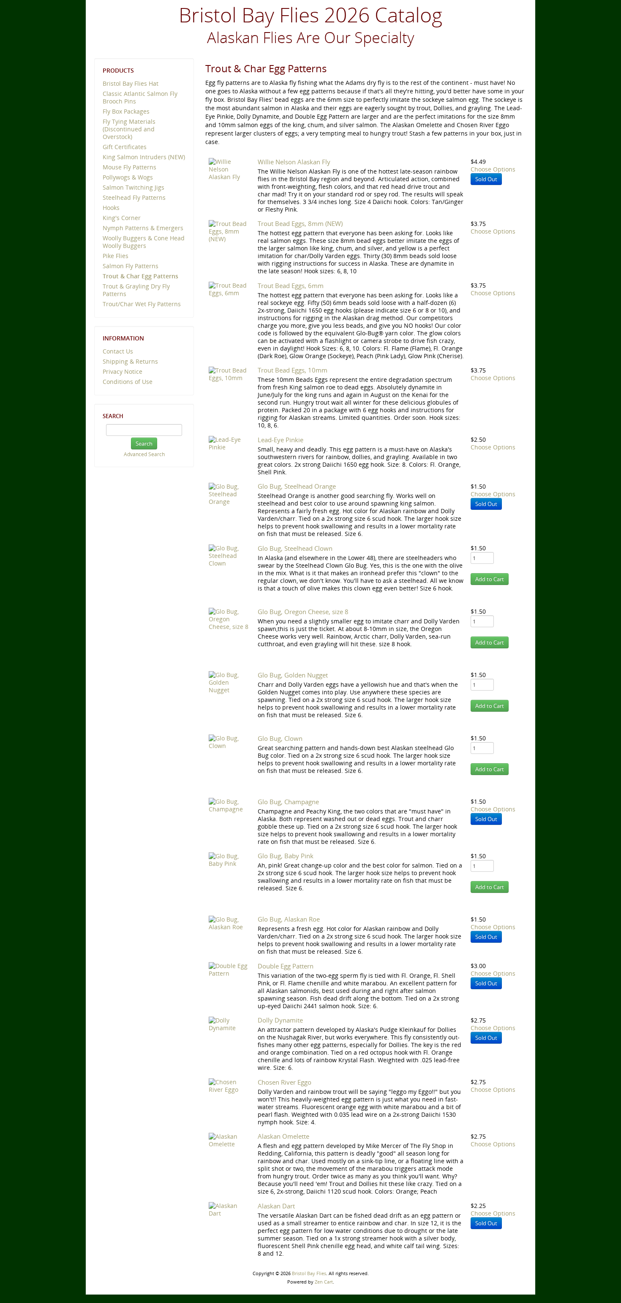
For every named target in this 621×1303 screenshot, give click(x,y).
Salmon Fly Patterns (130, 266)
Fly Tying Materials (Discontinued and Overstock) (129, 129)
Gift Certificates (125, 147)
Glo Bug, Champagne (288, 801)
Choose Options (493, 169)
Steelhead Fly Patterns (134, 197)
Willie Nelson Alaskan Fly (294, 162)
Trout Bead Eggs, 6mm (291, 285)
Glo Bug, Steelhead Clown (295, 548)
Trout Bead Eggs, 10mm (292, 370)
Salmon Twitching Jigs (133, 187)
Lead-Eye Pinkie (280, 439)
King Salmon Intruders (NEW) (144, 157)
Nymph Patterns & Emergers (143, 228)
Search (113, 416)
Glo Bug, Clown (280, 738)
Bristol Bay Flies (309, 1273)
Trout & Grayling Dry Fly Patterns (136, 290)
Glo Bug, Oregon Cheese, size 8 (303, 611)
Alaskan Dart (276, 1206)
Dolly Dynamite (280, 1020)
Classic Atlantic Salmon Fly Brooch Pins (140, 97)
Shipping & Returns (130, 361)
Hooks (111, 208)
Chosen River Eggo (284, 1082)
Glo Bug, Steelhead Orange (297, 486)
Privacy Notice (122, 371)
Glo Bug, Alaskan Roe (289, 919)
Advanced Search (144, 454)
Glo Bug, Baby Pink (285, 855)
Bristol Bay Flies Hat (130, 83)
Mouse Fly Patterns (129, 167)
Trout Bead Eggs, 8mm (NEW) (300, 223)
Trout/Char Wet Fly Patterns (142, 304)
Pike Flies (115, 256)
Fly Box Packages (126, 111)
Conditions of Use (128, 382)
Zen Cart (324, 1282)
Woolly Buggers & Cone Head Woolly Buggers (144, 242)
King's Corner (122, 218)
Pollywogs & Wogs (128, 177)
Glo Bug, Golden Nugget (293, 675)
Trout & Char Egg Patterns (140, 276)
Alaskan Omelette (283, 1136)
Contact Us (118, 351)
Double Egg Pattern (285, 966)
